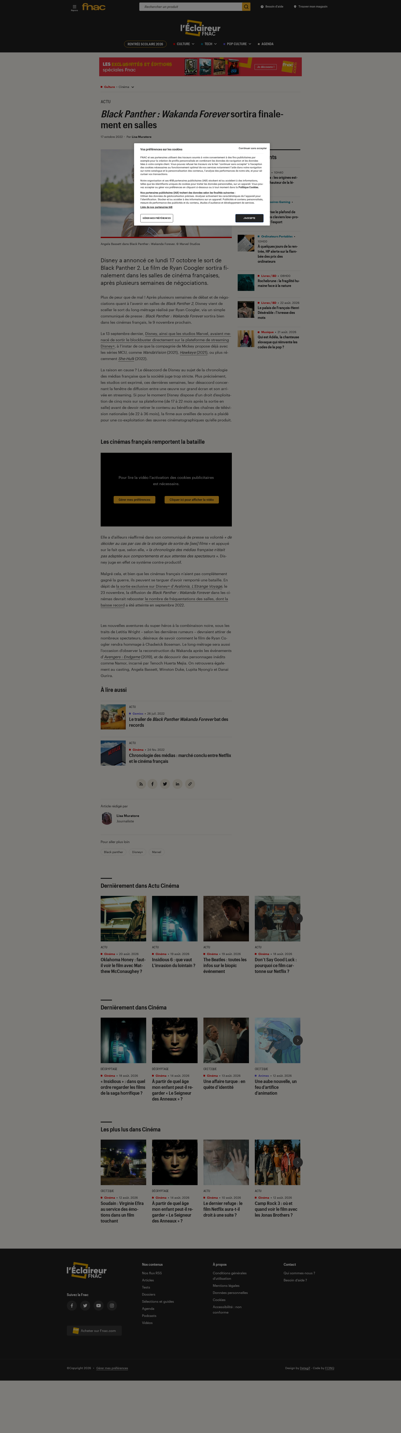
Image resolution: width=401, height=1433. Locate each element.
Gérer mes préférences (157, 218)
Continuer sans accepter (253, 148)
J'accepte (249, 218)
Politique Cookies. (248, 187)
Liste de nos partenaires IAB (156, 207)
